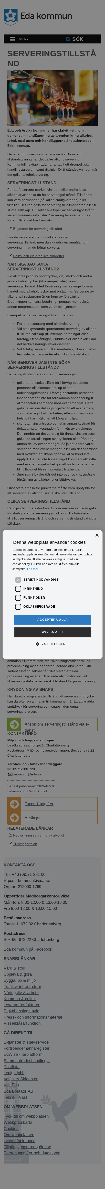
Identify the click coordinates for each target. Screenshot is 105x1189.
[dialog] (53, 594)
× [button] (97, 535)
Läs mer (32, 569)
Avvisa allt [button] (52, 632)
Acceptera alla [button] (52, 619)
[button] (52, 644)
